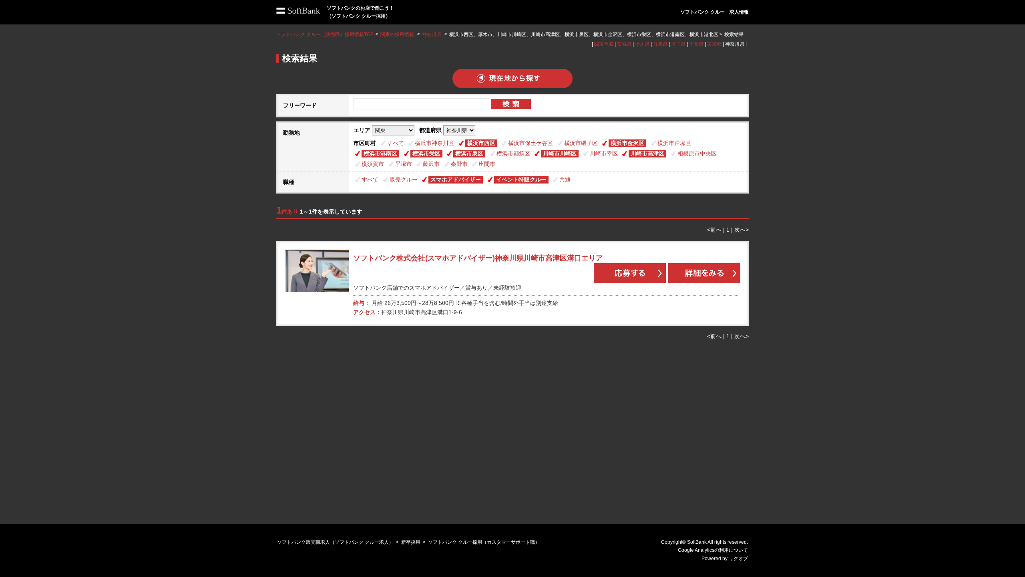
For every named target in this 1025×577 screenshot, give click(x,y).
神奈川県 (431, 34)
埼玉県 (678, 44)
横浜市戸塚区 (674, 143)
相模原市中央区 (697, 153)
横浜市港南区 (380, 153)
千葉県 (696, 44)
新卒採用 (410, 542)
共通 (565, 179)
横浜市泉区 (469, 153)
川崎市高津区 (647, 153)
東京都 (714, 44)
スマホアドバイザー (455, 179)
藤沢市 (431, 164)
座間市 (486, 164)
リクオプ (738, 558)
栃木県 (642, 44)
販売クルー (404, 179)
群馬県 (660, 44)
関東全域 (603, 44)
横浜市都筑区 (513, 153)
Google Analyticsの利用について (713, 550)
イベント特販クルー (521, 179)
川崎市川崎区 (560, 153)
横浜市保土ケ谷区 (530, 143)
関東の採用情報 (397, 34)
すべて (395, 143)
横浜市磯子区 (581, 143)
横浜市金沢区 (627, 143)
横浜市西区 (481, 143)
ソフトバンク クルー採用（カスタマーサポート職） (484, 542)
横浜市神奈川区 (434, 143)
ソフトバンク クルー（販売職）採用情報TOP (325, 34)
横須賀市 (373, 164)
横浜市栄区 (426, 153)
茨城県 (624, 44)
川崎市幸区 (604, 153)
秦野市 (459, 164)
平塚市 (403, 164)
